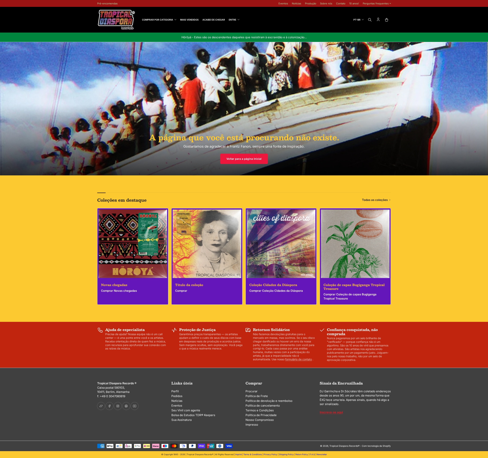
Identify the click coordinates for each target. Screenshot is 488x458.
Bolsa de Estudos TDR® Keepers (193, 415)
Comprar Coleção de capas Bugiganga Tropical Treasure (349, 297)
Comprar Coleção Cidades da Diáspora (276, 291)
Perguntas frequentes (376, 3)
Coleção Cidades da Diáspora (273, 284)
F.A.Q (312, 454)
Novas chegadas (114, 284)
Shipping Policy (286, 454)
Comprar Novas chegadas (119, 291)
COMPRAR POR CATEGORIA (157, 19)
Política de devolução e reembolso (269, 401)
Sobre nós (326, 3)
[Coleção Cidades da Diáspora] (281, 243)
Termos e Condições (260, 410)
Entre (232, 19)
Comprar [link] (181, 291)
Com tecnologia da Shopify (376, 445)
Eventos (283, 3)
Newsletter (322, 454)
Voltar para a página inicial (244, 158)
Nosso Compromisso (260, 420)
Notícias (296, 3)
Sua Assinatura (181, 420)
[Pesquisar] (370, 20)
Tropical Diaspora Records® (344, 445)
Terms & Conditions (252, 454)
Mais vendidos (189, 19)
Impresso (252, 424)
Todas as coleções (375, 200)
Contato (340, 3)
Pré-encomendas (107, 3)
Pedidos (176, 396)
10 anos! (354, 3)
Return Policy (301, 454)
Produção (310, 3)
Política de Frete (257, 396)
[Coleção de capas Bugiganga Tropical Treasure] (355, 243)
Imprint (238, 454)
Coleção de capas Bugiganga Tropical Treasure (354, 286)
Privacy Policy (270, 454)
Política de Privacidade (261, 415)
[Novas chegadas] (132, 243)
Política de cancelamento (263, 405)
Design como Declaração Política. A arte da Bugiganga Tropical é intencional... (244, 37)
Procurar (252, 391)
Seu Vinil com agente (185, 410)
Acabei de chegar (213, 19)
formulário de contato (298, 359)
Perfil (175, 391)
